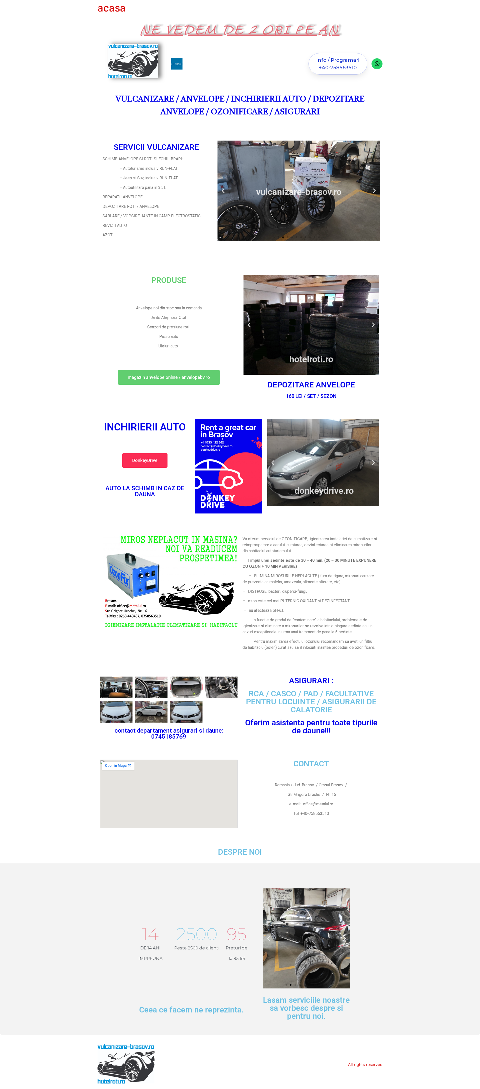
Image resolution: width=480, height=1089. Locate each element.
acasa (176, 63)
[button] (337, 64)
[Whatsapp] (377, 63)
